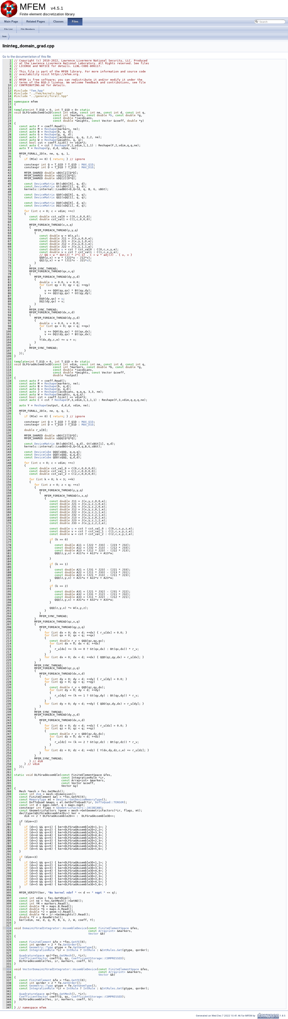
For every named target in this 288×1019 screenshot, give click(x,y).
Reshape (50, 129)
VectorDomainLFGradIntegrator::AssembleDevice (60, 969)
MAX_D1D (87, 167)
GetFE (75, 941)
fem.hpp (37, 90)
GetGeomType (82, 947)
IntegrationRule (42, 950)
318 (7, 928)
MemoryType (37, 799)
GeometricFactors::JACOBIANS (79, 807)
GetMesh (65, 955)
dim (38, 794)
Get (119, 950)
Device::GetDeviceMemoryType (79, 799)
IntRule (72, 950)
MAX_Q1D (87, 164)
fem (4, 36)
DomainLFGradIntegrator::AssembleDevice (55, 928)
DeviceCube (42, 451)
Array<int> (106, 930)
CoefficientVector (33, 958)
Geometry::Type (41, 947)
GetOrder (70, 944)
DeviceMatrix (44, 183)
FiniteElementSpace (113, 928)
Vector (93, 933)
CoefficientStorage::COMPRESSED (96, 958)
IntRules (108, 950)
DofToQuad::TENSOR (109, 802)
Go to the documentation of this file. (27, 56)
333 (7, 969)
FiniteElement (40, 941)
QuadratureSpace (31, 955)
